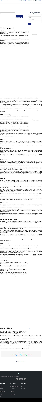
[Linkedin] (22, 379)
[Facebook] (17, 379)
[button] (13, 355)
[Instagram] (25, 379)
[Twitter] (20, 379)
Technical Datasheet (19, 17)
